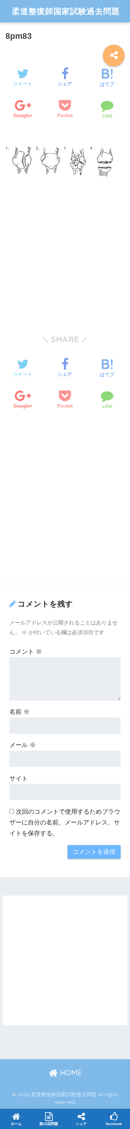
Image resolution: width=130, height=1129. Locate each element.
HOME (70, 1072)
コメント (25, 651)
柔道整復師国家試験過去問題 (66, 11)
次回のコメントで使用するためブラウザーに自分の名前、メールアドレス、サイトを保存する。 (64, 822)
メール (22, 745)
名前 (19, 711)
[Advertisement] (65, 251)
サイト (18, 778)
